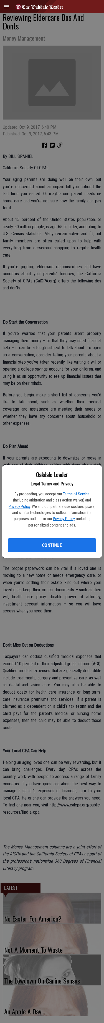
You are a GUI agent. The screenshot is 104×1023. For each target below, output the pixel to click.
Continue (52, 545)
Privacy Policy (19, 506)
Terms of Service (76, 494)
